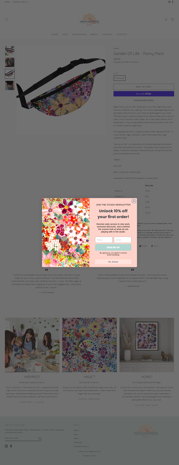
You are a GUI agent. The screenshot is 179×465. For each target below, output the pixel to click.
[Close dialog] (134, 201)
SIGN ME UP (113, 247)
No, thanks (113, 261)
